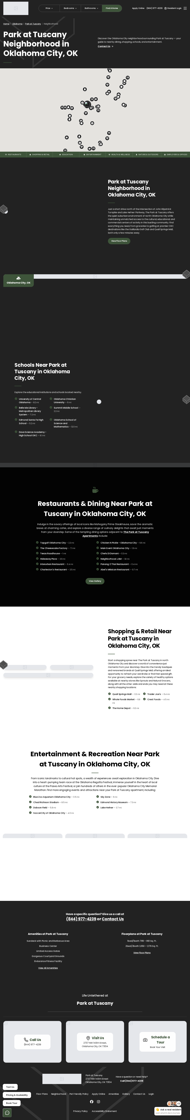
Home (6, 23)
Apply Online (138, 8)
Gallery (126, 1094)
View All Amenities (48, 968)
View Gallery (95, 581)
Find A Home (112, 8)
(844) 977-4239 (81, 919)
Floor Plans (42, 1094)
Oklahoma (17, 23)
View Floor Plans (119, 241)
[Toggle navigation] (185, 8)
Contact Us (104, 46)
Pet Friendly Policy (78, 1094)
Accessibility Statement (104, 1111)
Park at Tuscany (33, 23)
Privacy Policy (80, 1111)
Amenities (113, 1094)
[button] (98, 110)
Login (151, 1094)
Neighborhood (58, 1094)
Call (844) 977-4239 (131, 1081)
